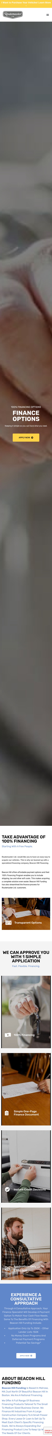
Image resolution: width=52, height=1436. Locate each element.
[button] (48, 15)
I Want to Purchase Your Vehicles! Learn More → (26, 4)
